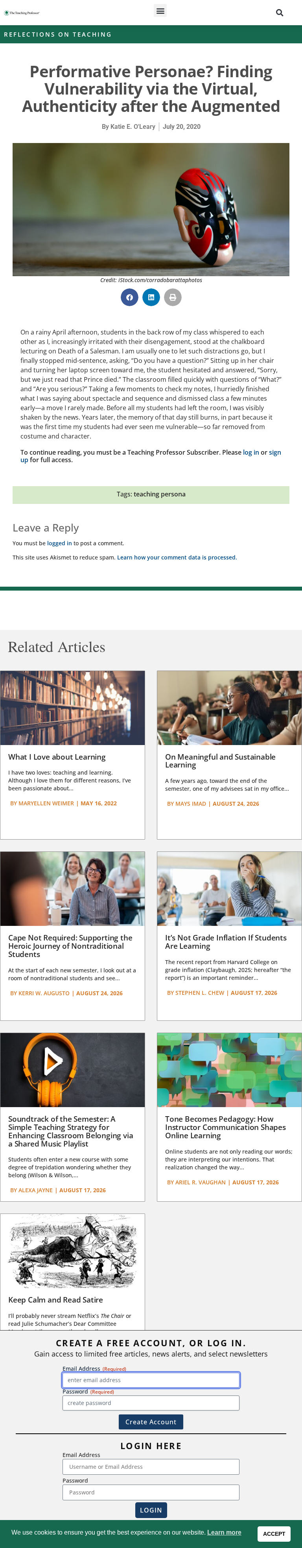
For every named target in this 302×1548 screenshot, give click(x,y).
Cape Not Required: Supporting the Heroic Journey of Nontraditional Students (70, 946)
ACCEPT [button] (274, 1534)
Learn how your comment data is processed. (177, 557)
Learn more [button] (224, 1532)
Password (75, 1480)
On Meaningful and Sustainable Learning (220, 761)
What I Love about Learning (57, 757)
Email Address (81, 1455)
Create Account (151, 1422)
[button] (160, 10)
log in (251, 452)
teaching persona (160, 494)
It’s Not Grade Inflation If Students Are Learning (226, 942)
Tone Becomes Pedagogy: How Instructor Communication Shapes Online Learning (225, 1127)
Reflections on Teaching (58, 34)
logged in (59, 543)
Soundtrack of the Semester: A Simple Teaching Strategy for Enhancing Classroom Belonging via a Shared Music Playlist (70, 1131)
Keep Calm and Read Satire (55, 1300)
